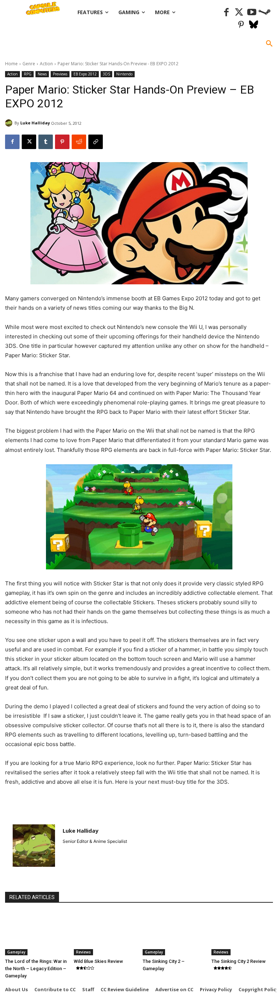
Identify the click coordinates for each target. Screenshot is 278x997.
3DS (106, 74)
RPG (27, 74)
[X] (29, 142)
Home (11, 64)
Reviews (83, 952)
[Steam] (264, 12)
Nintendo (124, 74)
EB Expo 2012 (85, 74)
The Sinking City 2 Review (238, 961)
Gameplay (16, 952)
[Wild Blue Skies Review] (104, 933)
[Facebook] (226, 12)
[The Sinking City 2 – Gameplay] (173, 933)
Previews (60, 74)
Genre (28, 64)
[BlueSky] (253, 25)
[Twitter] (239, 12)
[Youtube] (251, 12)
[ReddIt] (79, 142)
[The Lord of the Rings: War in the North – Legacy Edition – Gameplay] (36, 933)
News (42, 74)
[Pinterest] (240, 25)
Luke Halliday (35, 122)
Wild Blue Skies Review (98, 961)
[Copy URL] (95, 142)
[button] (269, 44)
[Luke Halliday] (9, 123)
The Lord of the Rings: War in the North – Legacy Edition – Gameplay (36, 969)
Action (46, 64)
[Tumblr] (45, 142)
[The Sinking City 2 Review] (242, 933)
